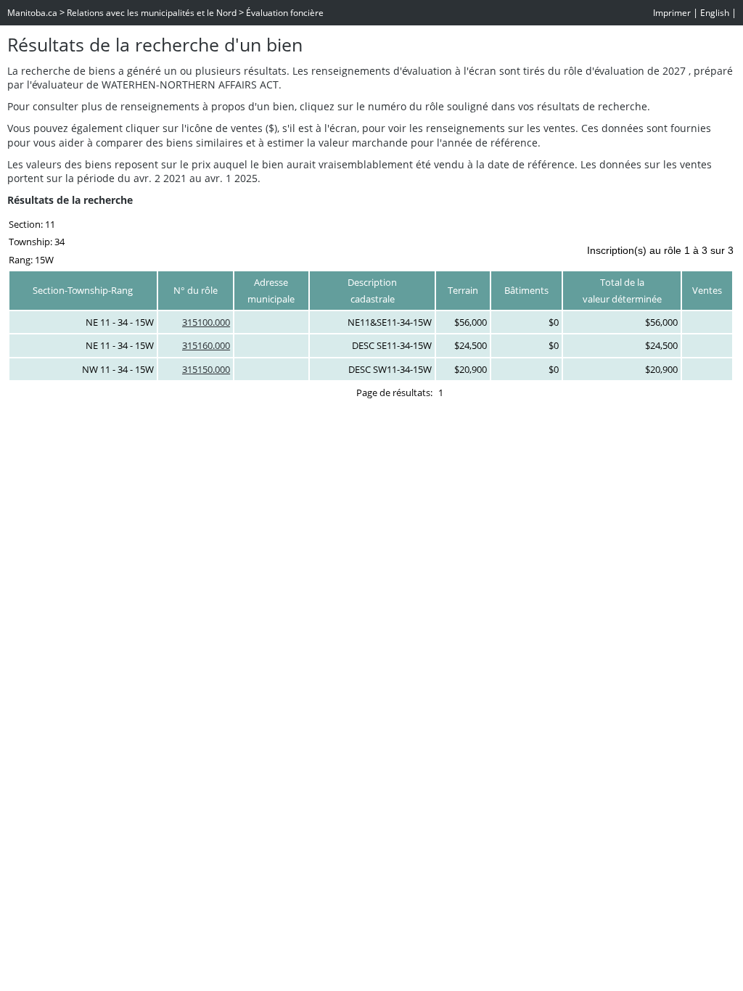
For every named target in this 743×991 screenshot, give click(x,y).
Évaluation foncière (285, 12)
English (714, 12)
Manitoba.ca (32, 12)
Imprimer (672, 12)
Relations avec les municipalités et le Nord (152, 12)
